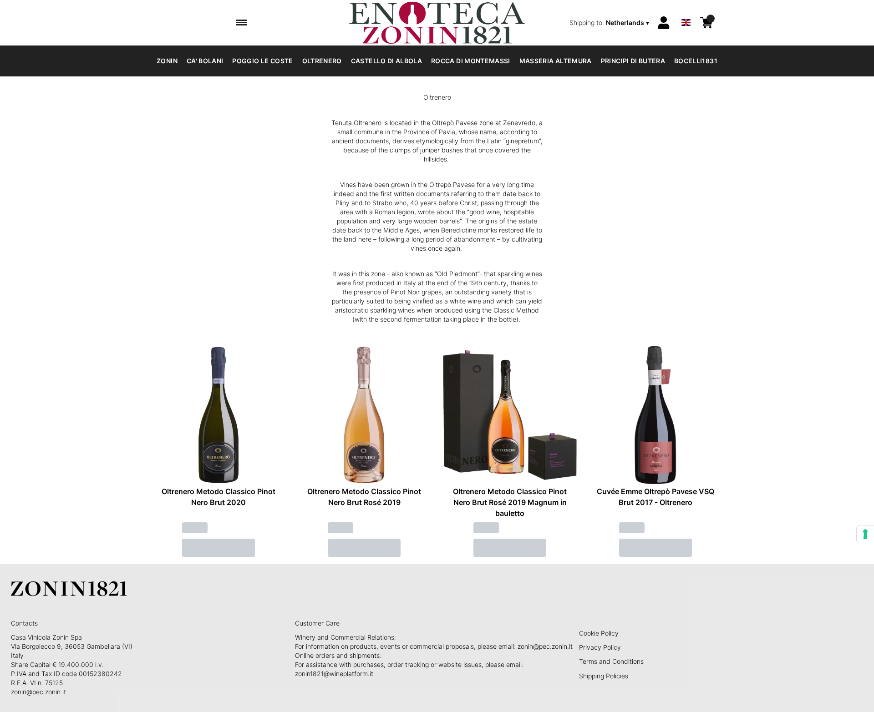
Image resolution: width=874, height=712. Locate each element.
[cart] (706, 22)
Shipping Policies (603, 676)
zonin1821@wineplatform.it (334, 673)
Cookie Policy (599, 633)
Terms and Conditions (611, 661)
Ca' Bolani (205, 61)
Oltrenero (322, 61)
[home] (436, 22)
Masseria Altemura (555, 61)
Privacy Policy (600, 647)
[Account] (663, 22)
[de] (686, 10)
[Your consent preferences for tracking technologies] (865, 534)
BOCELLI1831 (695, 61)
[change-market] (610, 22)
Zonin (167, 61)
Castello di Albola (386, 61)
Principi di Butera (633, 61)
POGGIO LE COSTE (262, 61)
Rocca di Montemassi (470, 61)
